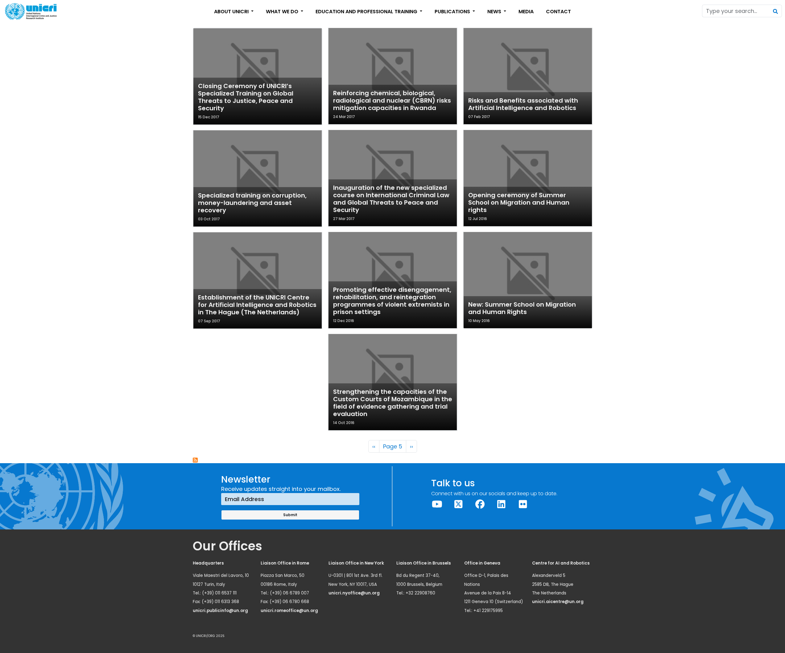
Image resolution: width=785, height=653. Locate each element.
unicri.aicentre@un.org (558, 602)
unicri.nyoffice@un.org (354, 593)
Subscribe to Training (195, 460)
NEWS (494, 11)
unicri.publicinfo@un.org (221, 611)
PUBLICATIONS (453, 11)
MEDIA (526, 11)
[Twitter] (459, 504)
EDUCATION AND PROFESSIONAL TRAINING (367, 11)
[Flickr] (523, 504)
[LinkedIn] (501, 504)
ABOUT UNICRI (232, 11)
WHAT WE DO (283, 11)
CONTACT (558, 11)
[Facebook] (480, 504)
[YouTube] (437, 504)
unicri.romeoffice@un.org (290, 611)
